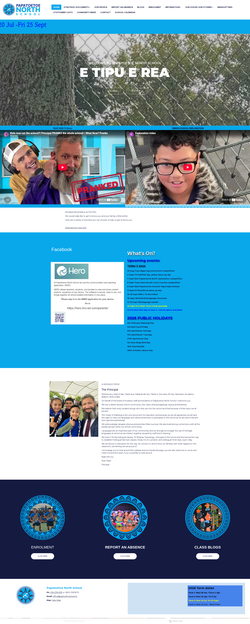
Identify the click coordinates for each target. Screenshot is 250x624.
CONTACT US (137, 91)
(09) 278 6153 (56, 592)
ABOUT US (113, 91)
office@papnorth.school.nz (65, 596)
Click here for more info (75, 228)
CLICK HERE (42, 556)
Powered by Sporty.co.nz (74, 621)
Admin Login (177, 621)
